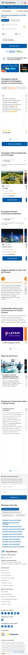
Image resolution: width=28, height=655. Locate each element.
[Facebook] (2, 626)
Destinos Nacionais (6, 594)
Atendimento (5, 580)
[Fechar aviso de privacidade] (26, 640)
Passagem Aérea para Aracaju (11, 520)
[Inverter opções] (24, 27)
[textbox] (14, 25)
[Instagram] (5, 626)
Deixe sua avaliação (14, 144)
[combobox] (14, 25)
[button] (3, 25)
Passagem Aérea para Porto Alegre (13, 546)
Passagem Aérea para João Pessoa (13, 536)
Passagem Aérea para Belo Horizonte (10, 523)
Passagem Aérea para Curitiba (11, 526)
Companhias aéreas (7, 515)
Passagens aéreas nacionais (10, 509)
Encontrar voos (14, 46)
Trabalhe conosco (6, 583)
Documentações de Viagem (9, 599)
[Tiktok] (8, 626)
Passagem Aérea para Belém (11, 539)
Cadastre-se (14, 497)
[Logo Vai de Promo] (14, 551)
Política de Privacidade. (18, 651)
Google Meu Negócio (14, 423)
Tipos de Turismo (6, 604)
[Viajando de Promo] (10, 68)
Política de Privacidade (8, 578)
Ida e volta (5, 20)
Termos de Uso (5, 573)
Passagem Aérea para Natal (11, 544)
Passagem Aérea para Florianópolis (13, 529)
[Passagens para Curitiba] (12, 177)
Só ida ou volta (15, 20)
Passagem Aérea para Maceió (11, 541)
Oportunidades (20, 515)
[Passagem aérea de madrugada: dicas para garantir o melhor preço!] (12, 366)
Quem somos (5, 570)
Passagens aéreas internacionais (11, 512)
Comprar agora (12, 200)
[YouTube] (11, 626)
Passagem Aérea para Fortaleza (12, 531)
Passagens (7, 11)
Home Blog (4, 591)
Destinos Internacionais (8, 596)
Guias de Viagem (6, 601)
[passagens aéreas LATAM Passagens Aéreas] (12, 334)
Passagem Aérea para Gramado (12, 534)
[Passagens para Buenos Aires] (12, 236)
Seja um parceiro (6, 575)
